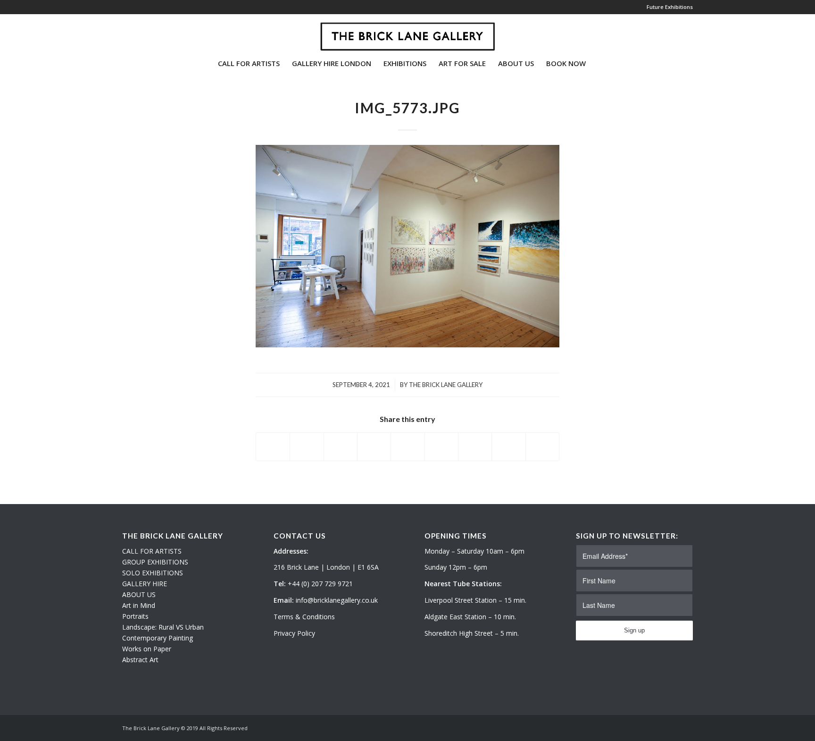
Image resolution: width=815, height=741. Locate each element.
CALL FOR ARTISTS (152, 551)
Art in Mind (138, 605)
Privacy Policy (294, 633)
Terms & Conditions (304, 616)
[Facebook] (153, 32)
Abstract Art (140, 659)
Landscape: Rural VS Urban (163, 627)
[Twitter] (125, 32)
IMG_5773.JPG (407, 107)
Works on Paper (146, 648)
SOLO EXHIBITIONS (152, 572)
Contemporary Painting (157, 637)
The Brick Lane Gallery (445, 384)
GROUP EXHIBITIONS (155, 561)
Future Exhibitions (670, 6)
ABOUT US (139, 594)
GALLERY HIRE (144, 583)
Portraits (135, 616)
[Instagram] (139, 32)
